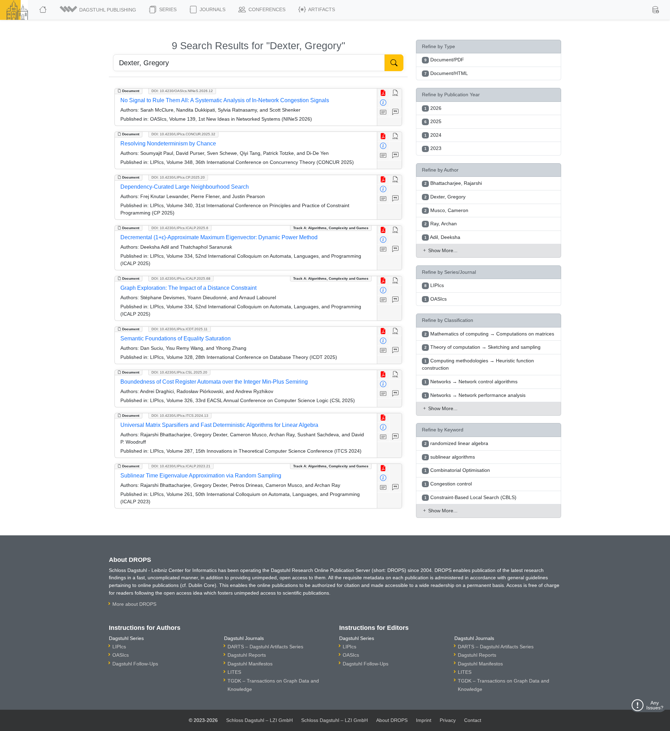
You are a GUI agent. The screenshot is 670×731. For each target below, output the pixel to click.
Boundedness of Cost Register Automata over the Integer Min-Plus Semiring (214, 382)
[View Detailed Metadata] (383, 103)
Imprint (423, 720)
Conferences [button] (266, 9)
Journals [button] (211, 9)
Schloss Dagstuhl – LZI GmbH (259, 720)
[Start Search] (394, 62)
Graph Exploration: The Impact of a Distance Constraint (188, 288)
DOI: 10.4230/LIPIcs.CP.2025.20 (178, 177)
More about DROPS (134, 604)
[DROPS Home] (43, 9)
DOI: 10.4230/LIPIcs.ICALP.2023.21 (180, 466)
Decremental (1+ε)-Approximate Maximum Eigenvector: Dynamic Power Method (219, 237)
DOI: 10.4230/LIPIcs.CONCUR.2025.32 (183, 134)
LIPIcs (119, 646)
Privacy (448, 720)
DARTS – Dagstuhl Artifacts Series (265, 646)
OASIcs (120, 655)
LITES (234, 672)
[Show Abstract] (383, 112)
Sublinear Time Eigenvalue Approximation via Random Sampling (200, 475)
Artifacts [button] (321, 9)
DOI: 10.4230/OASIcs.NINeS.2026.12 (182, 91)
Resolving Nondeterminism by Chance (168, 143)
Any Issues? (654, 705)
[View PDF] (383, 93)
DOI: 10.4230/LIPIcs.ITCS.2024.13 (179, 415)
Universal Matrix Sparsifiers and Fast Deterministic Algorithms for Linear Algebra (219, 425)
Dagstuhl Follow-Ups (135, 663)
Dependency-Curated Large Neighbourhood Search (184, 187)
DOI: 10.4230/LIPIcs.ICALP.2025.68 (180, 278)
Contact (472, 720)
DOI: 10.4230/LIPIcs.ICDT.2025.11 (179, 329)
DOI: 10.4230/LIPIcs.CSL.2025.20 (179, 372)
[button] (98, 9)
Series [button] (167, 9)
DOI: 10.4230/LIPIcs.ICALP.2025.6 (179, 228)
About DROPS (392, 720)
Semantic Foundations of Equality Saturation (175, 338)
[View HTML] (395, 93)
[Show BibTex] (395, 112)
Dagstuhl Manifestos (250, 663)
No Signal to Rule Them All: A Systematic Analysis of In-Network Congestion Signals (224, 100)
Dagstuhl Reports (247, 655)
